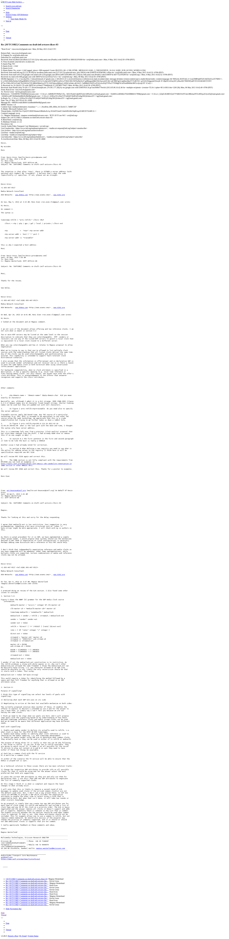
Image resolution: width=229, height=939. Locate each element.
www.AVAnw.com (21, 195)
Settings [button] (9, 17)
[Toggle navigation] (23, 2)
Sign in (8, 21)
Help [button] (7, 12)
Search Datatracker (13, 8)
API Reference (22, 15)
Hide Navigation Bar (13, 909)
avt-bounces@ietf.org (16, 490)
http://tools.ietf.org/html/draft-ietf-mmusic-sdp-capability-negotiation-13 (36, 464)
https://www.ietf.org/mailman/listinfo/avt (20, 859)
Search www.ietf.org (13, 6)
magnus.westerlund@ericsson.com (50, 848)
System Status (33, 936)
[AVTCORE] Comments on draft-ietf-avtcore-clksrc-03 (26, 879)
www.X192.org (59, 195)
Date (7, 31)
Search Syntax (11, 15)
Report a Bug (13, 936)
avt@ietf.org (6, 857)
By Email (23, 936)
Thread (8, 38)
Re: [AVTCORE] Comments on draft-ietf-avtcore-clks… (27, 881)
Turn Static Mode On (18, 19)
